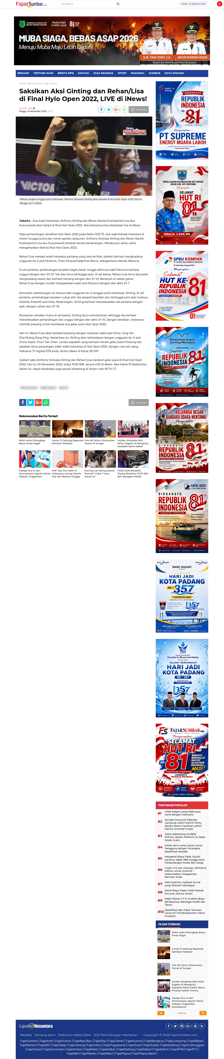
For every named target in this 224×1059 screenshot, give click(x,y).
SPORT (122, 73)
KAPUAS (83, 73)
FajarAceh (46, 1041)
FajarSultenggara (192, 1045)
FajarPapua (122, 1053)
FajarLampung (176, 1041)
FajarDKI (44, 1045)
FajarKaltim (161, 1049)
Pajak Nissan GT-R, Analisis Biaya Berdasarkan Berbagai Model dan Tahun (185, 901)
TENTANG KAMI (43, 73)
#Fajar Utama (48, 387)
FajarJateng (76, 1045)
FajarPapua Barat (144, 1053)
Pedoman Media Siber (74, 1035)
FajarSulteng (170, 1045)
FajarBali (72, 1053)
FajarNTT (191, 1049)
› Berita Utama (34, 83)
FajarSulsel (34, 1049)
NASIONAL (138, 73)
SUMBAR (154, 73)
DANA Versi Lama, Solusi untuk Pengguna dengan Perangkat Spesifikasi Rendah (183, 848)
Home (22, 83)
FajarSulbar (151, 1045)
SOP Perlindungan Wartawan (116, 1035)
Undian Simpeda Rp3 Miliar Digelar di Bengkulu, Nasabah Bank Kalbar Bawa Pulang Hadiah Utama (188, 986)
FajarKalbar (107, 1049)
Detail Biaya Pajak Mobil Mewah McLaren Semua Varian (184, 892)
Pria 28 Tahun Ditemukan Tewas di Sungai (187, 966)
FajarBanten (28, 1045)
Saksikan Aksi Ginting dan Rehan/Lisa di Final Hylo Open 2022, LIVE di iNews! (83, 94)
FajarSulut (135, 1045)
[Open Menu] (219, 3)
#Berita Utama (28, 387)
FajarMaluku (88, 1053)
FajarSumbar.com (183, 1035)
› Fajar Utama (49, 83)
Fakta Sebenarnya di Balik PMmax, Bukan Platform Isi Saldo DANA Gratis (185, 837)
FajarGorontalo (54, 1049)
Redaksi (26, 1035)
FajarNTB (177, 1049)
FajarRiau (100, 1041)
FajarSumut (63, 1041)
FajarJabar (59, 1045)
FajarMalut (106, 1053)
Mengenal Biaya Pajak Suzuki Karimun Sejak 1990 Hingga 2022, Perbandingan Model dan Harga (185, 859)
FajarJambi (116, 1041)
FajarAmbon (74, 1049)
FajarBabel (195, 1041)
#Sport (63, 387)
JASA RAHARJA (103, 73)
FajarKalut (91, 1049)
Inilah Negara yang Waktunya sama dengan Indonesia (183, 813)
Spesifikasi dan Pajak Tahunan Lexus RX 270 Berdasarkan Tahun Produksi (185, 913)
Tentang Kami (44, 1035)
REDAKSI (23, 73)
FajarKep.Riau (82, 1041)
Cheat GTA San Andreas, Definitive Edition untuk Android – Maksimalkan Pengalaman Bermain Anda (185, 873)
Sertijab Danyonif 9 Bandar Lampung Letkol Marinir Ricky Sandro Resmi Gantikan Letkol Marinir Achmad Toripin (183, 824)
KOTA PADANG (174, 73)
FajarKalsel (144, 1049)
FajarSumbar (29, 1041)
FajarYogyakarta (114, 1045)
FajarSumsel (134, 1041)
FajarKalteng (126, 1049)
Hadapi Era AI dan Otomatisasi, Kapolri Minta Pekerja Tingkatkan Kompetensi (187, 1002)
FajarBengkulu (154, 1041)
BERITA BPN (66, 73)
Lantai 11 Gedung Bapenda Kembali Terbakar (187, 950)
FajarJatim (94, 1045)
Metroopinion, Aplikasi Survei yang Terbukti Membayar (182, 884)
